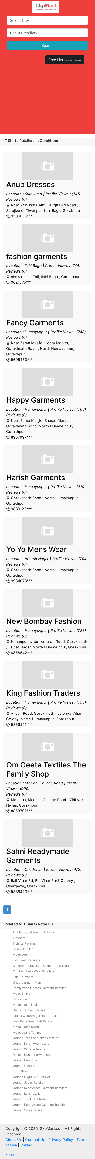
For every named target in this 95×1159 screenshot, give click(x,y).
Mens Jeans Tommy (27, 1032)
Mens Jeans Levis (26, 1004)
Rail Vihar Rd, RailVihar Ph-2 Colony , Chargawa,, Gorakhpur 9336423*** (44, 870)
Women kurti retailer (27, 1093)
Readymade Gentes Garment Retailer (39, 988)
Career (26, 1145)
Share (10, 1154)
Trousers (19, 938)
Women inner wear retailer (32, 1043)
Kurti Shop (20, 1071)
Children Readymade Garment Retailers (41, 966)
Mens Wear (21, 954)
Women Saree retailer (28, 1110)
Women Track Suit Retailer (31, 1099)
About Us (13, 1139)
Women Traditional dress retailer (36, 1038)
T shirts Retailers (25, 943)
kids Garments (23, 977)
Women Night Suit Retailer (31, 1077)
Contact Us (35, 1139)
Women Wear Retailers (29, 1049)
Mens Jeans (21, 999)
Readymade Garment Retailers (34, 932)
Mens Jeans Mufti (26, 1027)
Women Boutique (25, 1060)
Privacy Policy (60, 1139)
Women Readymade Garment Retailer (39, 1104)
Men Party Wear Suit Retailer (33, 1021)
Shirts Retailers (23, 949)
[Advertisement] (47, 101)
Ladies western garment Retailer (36, 1016)
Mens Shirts (21, 993)
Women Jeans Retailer (29, 1082)
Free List (64, 59)
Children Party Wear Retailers (33, 971)
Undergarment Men (27, 982)
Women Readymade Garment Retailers (40, 1088)
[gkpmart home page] (45, 7)
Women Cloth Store (27, 1066)
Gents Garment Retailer (30, 1010)
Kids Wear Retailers (26, 960)
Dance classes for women (31, 1054)
